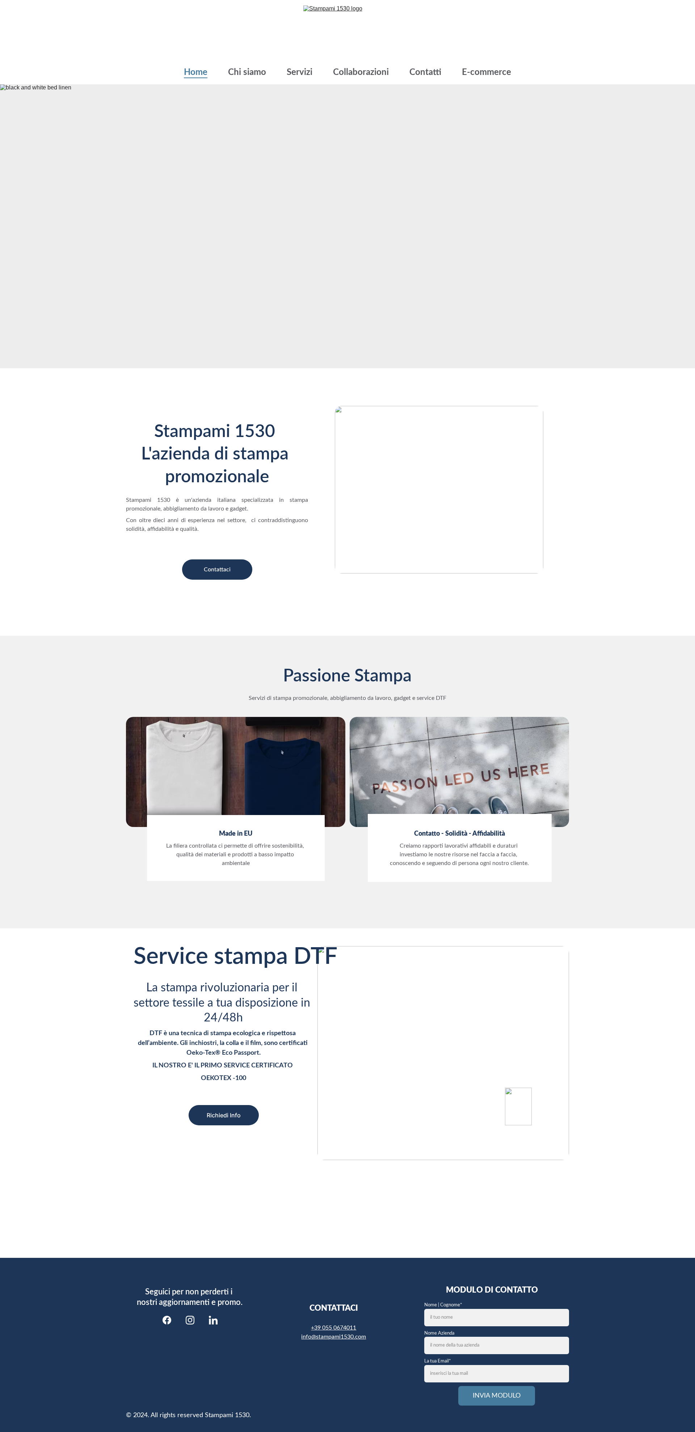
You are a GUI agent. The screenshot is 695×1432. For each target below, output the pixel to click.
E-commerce (486, 72)
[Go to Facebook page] (167, 1320)
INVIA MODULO (497, 1396)
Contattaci (217, 569)
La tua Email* (437, 1361)
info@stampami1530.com (333, 1337)
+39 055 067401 (332, 1328)
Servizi (299, 72)
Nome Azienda (439, 1333)
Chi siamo (247, 72)
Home (195, 72)
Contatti (425, 72)
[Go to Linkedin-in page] (213, 1320)
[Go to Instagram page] (190, 1320)
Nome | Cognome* (443, 1305)
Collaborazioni (361, 72)
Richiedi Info (224, 1115)
